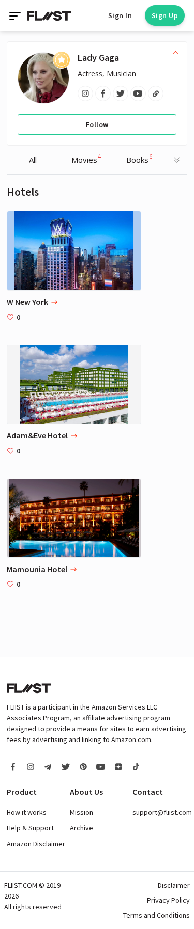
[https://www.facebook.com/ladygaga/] (103, 93)
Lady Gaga (98, 58)
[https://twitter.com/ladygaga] (120, 93)
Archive (81, 827)
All (33, 159)
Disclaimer (174, 885)
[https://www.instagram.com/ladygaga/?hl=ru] (85, 93)
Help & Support (30, 827)
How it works (27, 812)
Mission (81, 812)
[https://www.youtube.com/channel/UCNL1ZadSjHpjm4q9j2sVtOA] (138, 93)
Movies (86, 158)
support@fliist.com (162, 812)
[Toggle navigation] (16, 15)
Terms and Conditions (156, 915)
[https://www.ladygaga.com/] (155, 93)
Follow (97, 124)
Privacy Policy (168, 900)
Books (139, 158)
